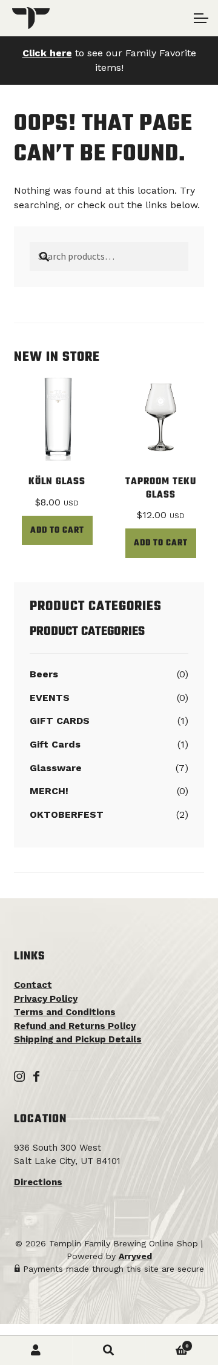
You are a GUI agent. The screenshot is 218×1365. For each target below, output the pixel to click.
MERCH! (49, 791)
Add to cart (57, 530)
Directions (38, 1182)
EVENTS (50, 697)
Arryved (135, 1256)
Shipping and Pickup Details (78, 1039)
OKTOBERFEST (67, 814)
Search (109, 1350)
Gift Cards (55, 744)
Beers (44, 674)
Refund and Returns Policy (75, 1026)
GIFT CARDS (60, 720)
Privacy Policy (46, 998)
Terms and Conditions (65, 1012)
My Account (36, 1350)
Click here (47, 53)
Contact (33, 984)
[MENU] (200, 18)
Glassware (56, 768)
